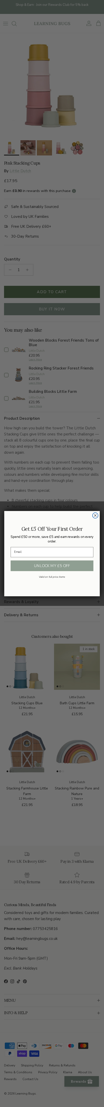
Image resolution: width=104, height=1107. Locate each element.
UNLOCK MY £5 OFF (52, 565)
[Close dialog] (95, 515)
